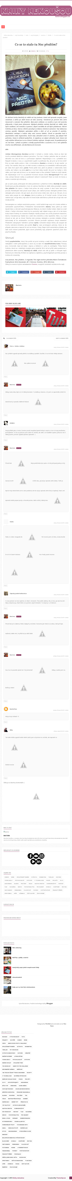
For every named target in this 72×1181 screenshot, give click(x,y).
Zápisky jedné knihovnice (18, 593)
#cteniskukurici (7, 1121)
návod (20, 887)
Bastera (18, 285)
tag (26, 1095)
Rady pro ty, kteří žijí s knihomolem (23, 987)
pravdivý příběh (57, 890)
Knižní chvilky (6, 1063)
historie (58, 877)
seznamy (15, 1118)
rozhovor (22, 1157)
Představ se (24, 1102)
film (6, 887)
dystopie (29, 880)
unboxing (13, 1085)
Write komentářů (62, 338)
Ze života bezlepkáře (19, 1105)
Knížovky (19, 1069)
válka (30, 883)
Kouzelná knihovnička (23, 1089)
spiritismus (8, 893)
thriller (51, 877)
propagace (17, 1154)
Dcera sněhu (23, 1085)
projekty (5, 1040)
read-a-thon (6, 1118)
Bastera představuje (14, 1098)
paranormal (6, 1151)
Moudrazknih (13, 1131)
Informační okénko (8, 1069)
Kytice (4, 1131)
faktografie (8, 890)
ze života (34, 877)
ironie (13, 1147)
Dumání (25, 1098)
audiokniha (8, 883)
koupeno (12, 1095)
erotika (64, 887)
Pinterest (61, 272)
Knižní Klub (23, 1128)
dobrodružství (51, 883)
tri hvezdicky (6, 1066)
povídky (35, 890)
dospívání (56, 887)
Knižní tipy (15, 1102)
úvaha (17, 1164)
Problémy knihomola (23, 1092)
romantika (42, 877)
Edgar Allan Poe (20, 1121)
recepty (29, 1072)
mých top (5, 1085)
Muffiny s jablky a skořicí (20, 957)
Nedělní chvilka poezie (9, 1079)
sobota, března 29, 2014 (59, 710)
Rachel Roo (13, 709)
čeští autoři (31, 893)
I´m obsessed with (22, 1125)
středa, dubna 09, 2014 (59, 731)
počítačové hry (45, 890)
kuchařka (12, 887)
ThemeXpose (61, 1178)
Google (37, 272)
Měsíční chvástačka (8, 1092)
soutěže (12, 1040)
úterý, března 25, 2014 (59, 347)
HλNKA (12, 423)
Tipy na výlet (6, 1105)
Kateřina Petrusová (20, 1076)
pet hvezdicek (14, 1050)
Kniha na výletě (13, 1128)
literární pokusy (22, 1147)
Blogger (49, 1003)
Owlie (12, 522)
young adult (9, 880)
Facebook (25, 272)
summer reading (25, 1118)
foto (23, 1037)
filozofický (27, 890)
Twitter (13, 272)
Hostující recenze (7, 1089)
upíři (15, 893)
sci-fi (61, 880)
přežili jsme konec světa (9, 1157)
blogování (5, 1141)
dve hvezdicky (6, 1111)
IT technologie (39, 880)
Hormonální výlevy (8, 1125)
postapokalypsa (29, 887)
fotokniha (5, 1147)
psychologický (19, 880)
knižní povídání (7, 1056)
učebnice (22, 893)
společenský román (23, 877)
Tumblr (50, 272)
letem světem (18, 1056)
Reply (5, 376)
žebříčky (4, 1167)
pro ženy (23, 883)
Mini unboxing (16, 948)
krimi (12, 877)
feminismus (17, 890)
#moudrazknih (17, 977)
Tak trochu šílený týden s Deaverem (13, 1072)
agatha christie (39, 883)
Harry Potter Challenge (20, 1066)
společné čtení (18, 1063)
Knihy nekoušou (18, 1178)
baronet (5, 1134)
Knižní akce (5, 1102)
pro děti (55, 880)
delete (66, 347)
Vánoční (27, 1053)
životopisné (40, 893)
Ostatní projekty (13, 1082)
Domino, (35, 264)
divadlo (48, 887)
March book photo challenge (17, 1043)
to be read (28, 1160)
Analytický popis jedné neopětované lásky (25, 967)
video (4, 1043)
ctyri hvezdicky (14, 1037)
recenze (4, 1037)
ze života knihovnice (8, 1053)
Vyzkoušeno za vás (25, 1131)
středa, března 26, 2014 (59, 656)
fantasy (60, 883)
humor (7, 877)
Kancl (4, 1128)
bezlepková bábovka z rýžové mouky (13, 1138)
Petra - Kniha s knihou (17, 346)
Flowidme (48, 1024)
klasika (16, 883)
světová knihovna (17, 1160)
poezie (48, 880)
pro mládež (40, 887)
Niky (11, 730)
